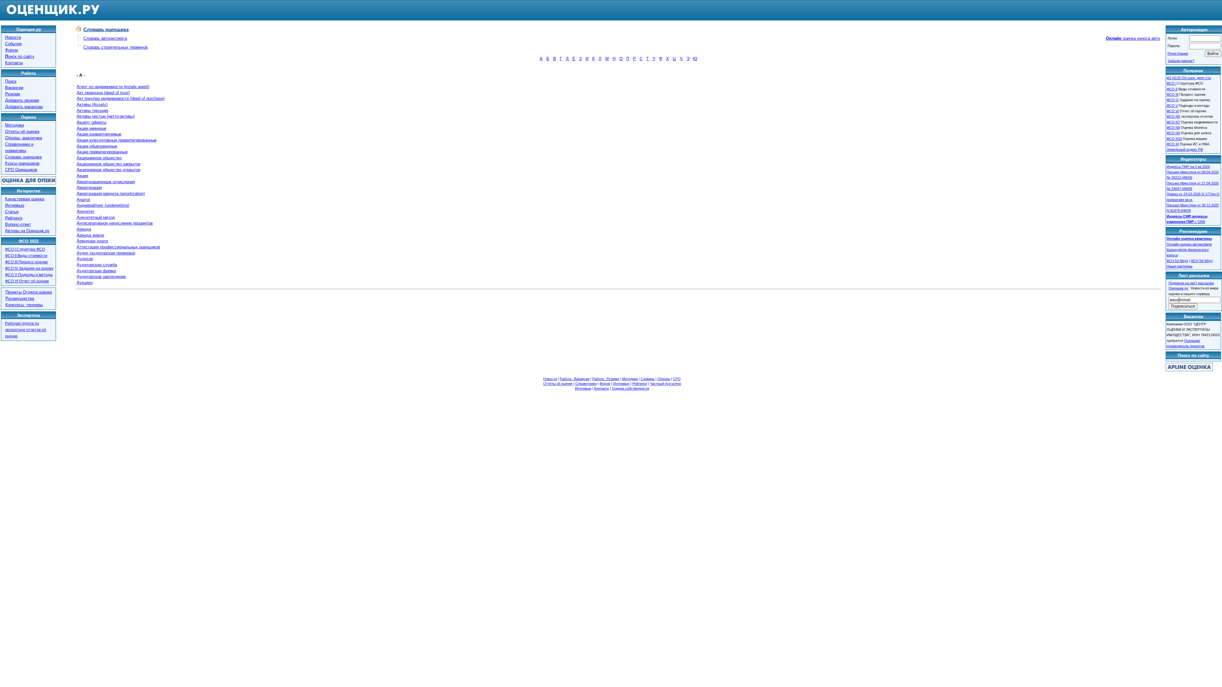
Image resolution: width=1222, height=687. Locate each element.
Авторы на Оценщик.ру (27, 230)
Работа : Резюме (605, 379)
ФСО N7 (1173, 122)
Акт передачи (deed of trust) (103, 92)
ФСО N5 (1173, 116)
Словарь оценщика (23, 157)
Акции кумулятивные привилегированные (117, 140)
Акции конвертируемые (99, 134)
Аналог (83, 199)
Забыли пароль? (1181, 61)
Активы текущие (92, 110)
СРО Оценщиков (21, 169)
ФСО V (1172, 106)
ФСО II (1172, 89)
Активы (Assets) (92, 104)
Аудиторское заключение (101, 276)
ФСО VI (1173, 111)
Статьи (11, 211)
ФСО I (1171, 83)
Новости (13, 37)
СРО (677, 379)
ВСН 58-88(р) (1202, 261)
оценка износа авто (1133, 38)
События (13, 43)
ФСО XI (1173, 144)
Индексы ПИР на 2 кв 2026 (1188, 167)
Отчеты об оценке (22, 131)
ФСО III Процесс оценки (26, 262)
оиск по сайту (19, 56)
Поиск (11, 81)
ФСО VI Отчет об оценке (27, 281)
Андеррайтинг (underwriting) (103, 205)
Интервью (14, 205)
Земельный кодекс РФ (1185, 149)
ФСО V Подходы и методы (29, 275)
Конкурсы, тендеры (24, 304)
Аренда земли (90, 235)
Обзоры (663, 379)
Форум (11, 50)
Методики (14, 125)
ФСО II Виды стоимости (26, 255)
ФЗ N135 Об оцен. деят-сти (1189, 78)
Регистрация (1178, 53)
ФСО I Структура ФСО (25, 249)
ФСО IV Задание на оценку (29, 268)
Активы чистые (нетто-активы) (106, 116)
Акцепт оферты (91, 122)
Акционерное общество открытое (108, 169)
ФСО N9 (1173, 133)
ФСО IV (1173, 100)
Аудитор (85, 258)
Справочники (586, 383)
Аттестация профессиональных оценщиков (118, 247)
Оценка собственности (630, 388)
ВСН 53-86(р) (1177, 261)
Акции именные (91, 128)
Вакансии (14, 87)
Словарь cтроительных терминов (115, 47)
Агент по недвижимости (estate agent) (113, 86)
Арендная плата (92, 241)
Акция (82, 175)
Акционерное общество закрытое (108, 164)
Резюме (12, 94)
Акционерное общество (99, 158)
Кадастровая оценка (24, 199)
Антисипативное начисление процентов (115, 223)
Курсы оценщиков (22, 163)
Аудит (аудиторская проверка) (106, 253)
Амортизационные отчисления (106, 181)
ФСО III (1172, 94)
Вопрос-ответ (18, 224)
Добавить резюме (22, 100)
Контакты (14, 62)
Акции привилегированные (102, 151)
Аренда (84, 229)
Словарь (648, 379)
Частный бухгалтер (665, 383)
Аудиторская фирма (96, 270)
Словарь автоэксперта (105, 38)
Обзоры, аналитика (23, 137)
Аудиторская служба (97, 264)
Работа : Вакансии (574, 379)
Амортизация (89, 187)
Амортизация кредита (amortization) (111, 193)
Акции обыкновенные (97, 146)
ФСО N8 (1173, 127)
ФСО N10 (1174, 139)
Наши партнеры (1179, 266)
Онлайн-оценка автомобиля (1189, 244)
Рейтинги (13, 218)
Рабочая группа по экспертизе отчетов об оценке (25, 329)
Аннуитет (86, 211)
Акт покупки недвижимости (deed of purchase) (121, 98)
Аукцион (85, 282)
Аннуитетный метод (96, 217)
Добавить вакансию (24, 106)
